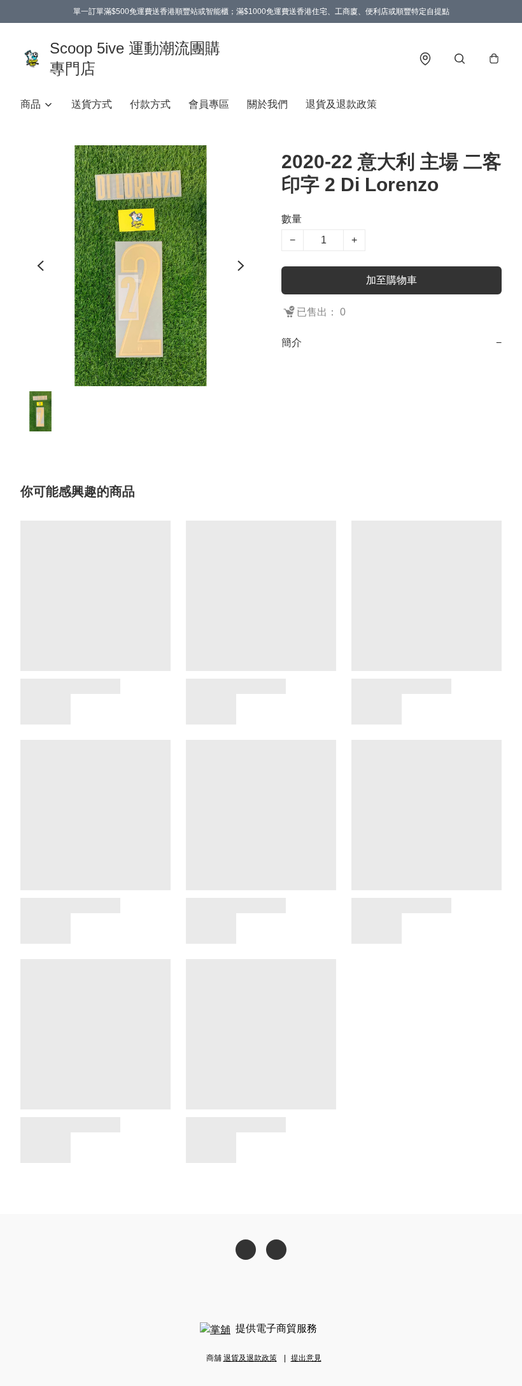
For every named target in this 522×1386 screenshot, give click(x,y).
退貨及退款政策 (341, 104)
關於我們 (267, 104)
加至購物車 (391, 280)
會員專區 (208, 104)
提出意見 (306, 1358)
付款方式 (150, 104)
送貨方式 (91, 104)
